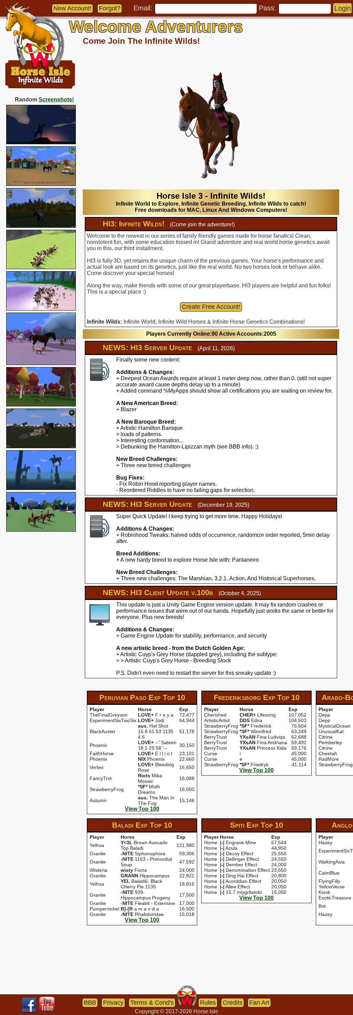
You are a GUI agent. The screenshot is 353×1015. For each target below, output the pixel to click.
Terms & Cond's (152, 1002)
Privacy (113, 1002)
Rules (208, 1002)
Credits (232, 1002)
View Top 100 (142, 809)
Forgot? (109, 8)
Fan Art (259, 1002)
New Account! (72, 8)
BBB (90, 1002)
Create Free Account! (211, 306)
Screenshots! (56, 99)
